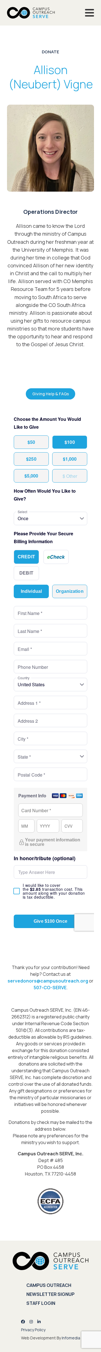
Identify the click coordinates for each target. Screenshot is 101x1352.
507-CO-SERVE (50, 987)
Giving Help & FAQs (50, 393)
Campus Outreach (48, 1285)
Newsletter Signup (50, 1294)
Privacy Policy (33, 1329)
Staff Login (40, 1303)
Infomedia (71, 1337)
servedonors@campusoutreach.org (48, 981)
